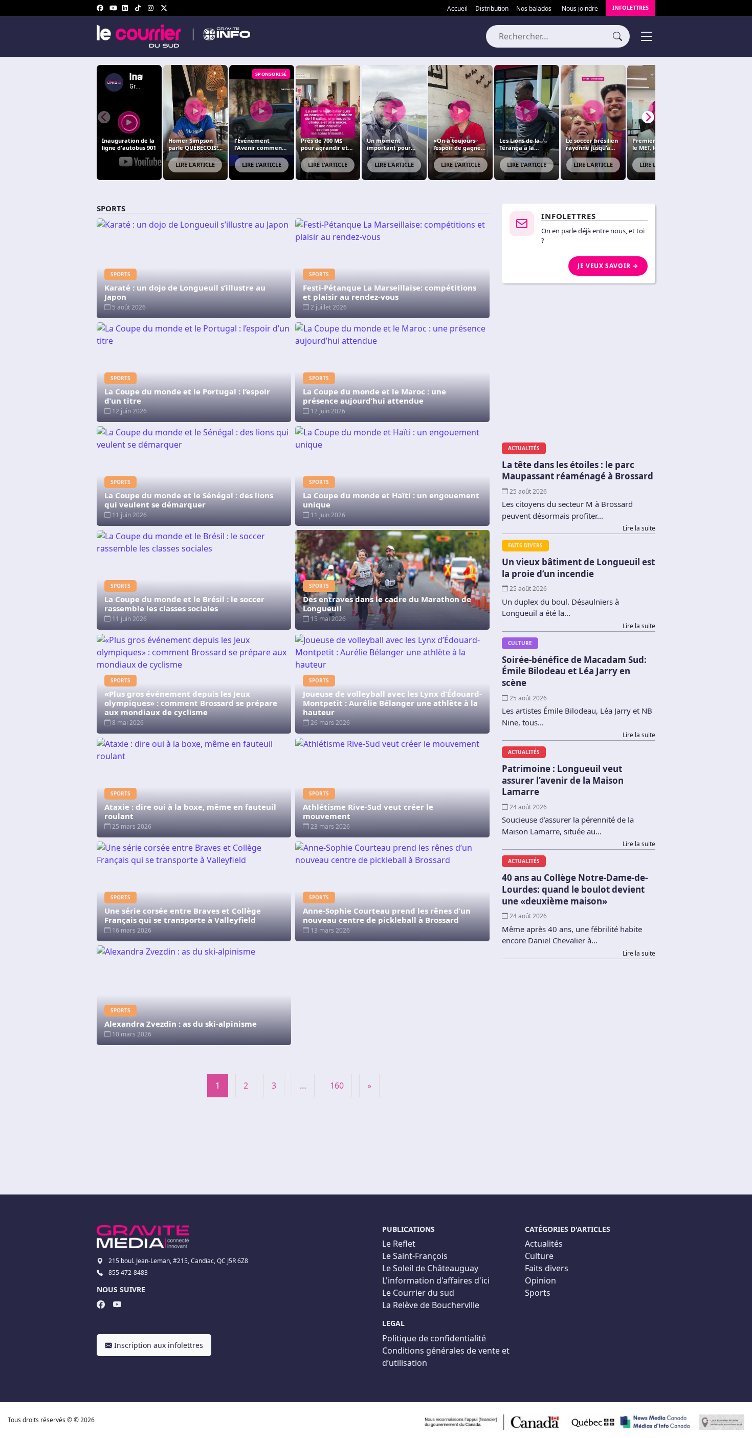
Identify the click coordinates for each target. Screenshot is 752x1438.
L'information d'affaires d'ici (436, 1280)
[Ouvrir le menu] (646, 36)
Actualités (544, 1243)
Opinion (540, 1280)
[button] (648, 117)
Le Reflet (398, 1243)
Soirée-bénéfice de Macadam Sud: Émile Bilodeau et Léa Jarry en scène (574, 671)
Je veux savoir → (608, 265)
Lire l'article (195, 164)
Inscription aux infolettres (157, 1345)
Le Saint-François (415, 1256)
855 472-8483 (128, 1272)
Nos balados (533, 8)
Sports (537, 1292)
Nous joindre (580, 8)
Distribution (491, 8)
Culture (539, 1256)
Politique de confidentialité (434, 1338)
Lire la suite (639, 528)
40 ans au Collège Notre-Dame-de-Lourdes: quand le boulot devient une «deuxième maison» (575, 889)
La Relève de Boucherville (430, 1305)
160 (337, 1085)
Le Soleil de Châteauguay (430, 1268)
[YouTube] (117, 1304)
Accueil (457, 8)
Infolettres (630, 7)
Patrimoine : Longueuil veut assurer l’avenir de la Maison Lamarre (563, 780)
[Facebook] (101, 1304)
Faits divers (546, 1268)
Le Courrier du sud (418, 1292)
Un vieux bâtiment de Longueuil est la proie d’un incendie (578, 568)
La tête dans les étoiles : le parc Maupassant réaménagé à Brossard (577, 470)
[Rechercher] (617, 36)
